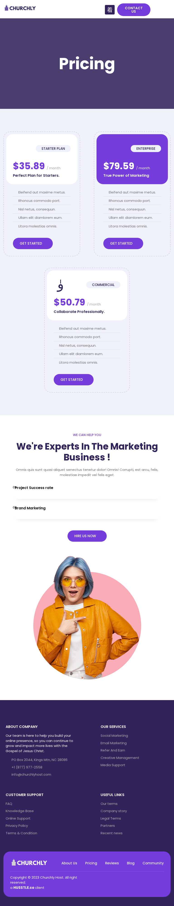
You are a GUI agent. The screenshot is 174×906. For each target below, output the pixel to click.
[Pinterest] (155, 877)
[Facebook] (135, 877)
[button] (134, 9)
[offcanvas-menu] (167, 10)
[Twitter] (141, 877)
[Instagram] (148, 877)
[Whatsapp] (162, 877)
